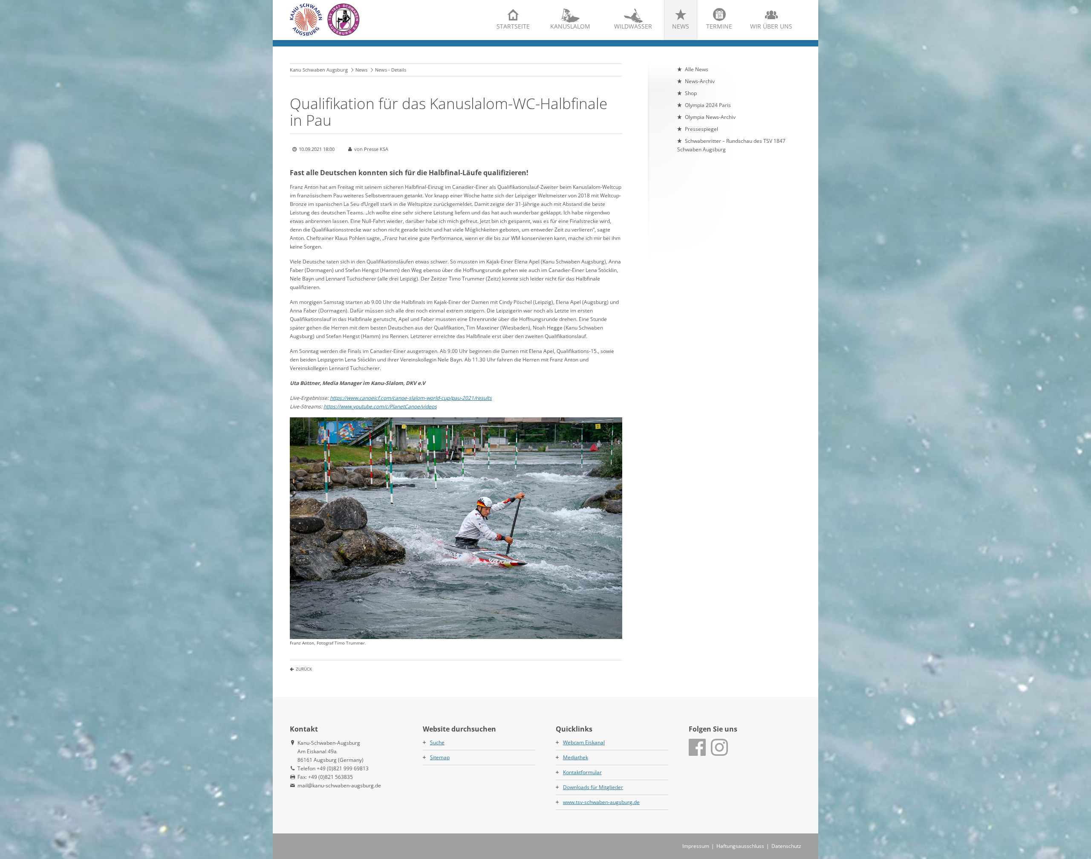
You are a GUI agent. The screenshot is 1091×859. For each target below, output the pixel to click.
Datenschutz (786, 846)
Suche (437, 742)
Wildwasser (633, 26)
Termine (719, 26)
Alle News (696, 69)
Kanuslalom (570, 26)
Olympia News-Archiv (710, 117)
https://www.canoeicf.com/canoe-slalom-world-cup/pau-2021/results (411, 398)
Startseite (513, 26)
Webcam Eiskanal (584, 742)
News (680, 26)
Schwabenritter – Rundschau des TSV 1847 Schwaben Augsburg (731, 145)
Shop (691, 93)
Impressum (695, 846)
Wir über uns (771, 26)
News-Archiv (700, 81)
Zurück (304, 669)
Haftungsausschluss (740, 846)
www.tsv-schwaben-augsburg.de (601, 802)
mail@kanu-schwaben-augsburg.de (339, 785)
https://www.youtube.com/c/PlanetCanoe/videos (380, 406)
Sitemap (440, 757)
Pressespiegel (701, 129)
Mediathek (575, 757)
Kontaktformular (582, 772)
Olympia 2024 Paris (708, 105)
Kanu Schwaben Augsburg (319, 70)
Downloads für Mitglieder (593, 787)
